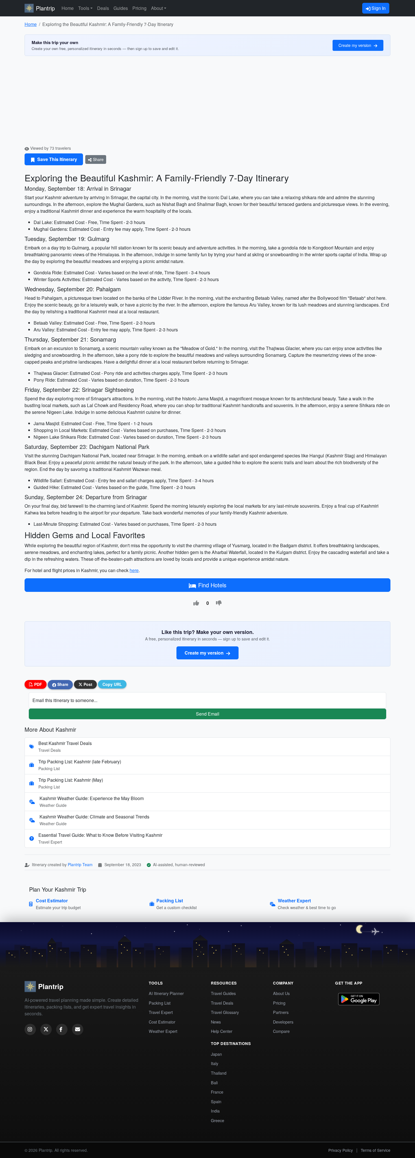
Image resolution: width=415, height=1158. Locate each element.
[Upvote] (196, 603)
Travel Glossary (225, 1012)
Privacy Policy (340, 1150)
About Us (281, 993)
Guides (120, 8)
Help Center (221, 1031)
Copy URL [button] (112, 684)
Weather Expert (163, 1031)
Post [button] (87, 684)
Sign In (378, 8)
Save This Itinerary (56, 159)
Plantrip (45, 8)
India (215, 1111)
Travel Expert (161, 1012)
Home (68, 8)
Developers (283, 1022)
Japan (216, 1054)
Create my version (355, 45)
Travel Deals (222, 1003)
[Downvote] (219, 603)
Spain (216, 1101)
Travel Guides (223, 993)
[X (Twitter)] (46, 1029)
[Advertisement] (207, 102)
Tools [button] (83, 8)
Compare (281, 1031)
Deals (103, 8)
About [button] (157, 8)
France (217, 1092)
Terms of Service (375, 1150)
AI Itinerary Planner (166, 993)
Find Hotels (212, 585)
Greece (217, 1120)
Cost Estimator (162, 1022)
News (216, 1022)
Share (98, 159)
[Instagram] (30, 1029)
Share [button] (62, 684)
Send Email (207, 714)
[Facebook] (61, 1029)
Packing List (160, 1003)
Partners (281, 1012)
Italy (214, 1063)
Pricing (139, 8)
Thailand (218, 1073)
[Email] (77, 1029)
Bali (214, 1082)
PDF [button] (37, 684)
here (134, 570)
